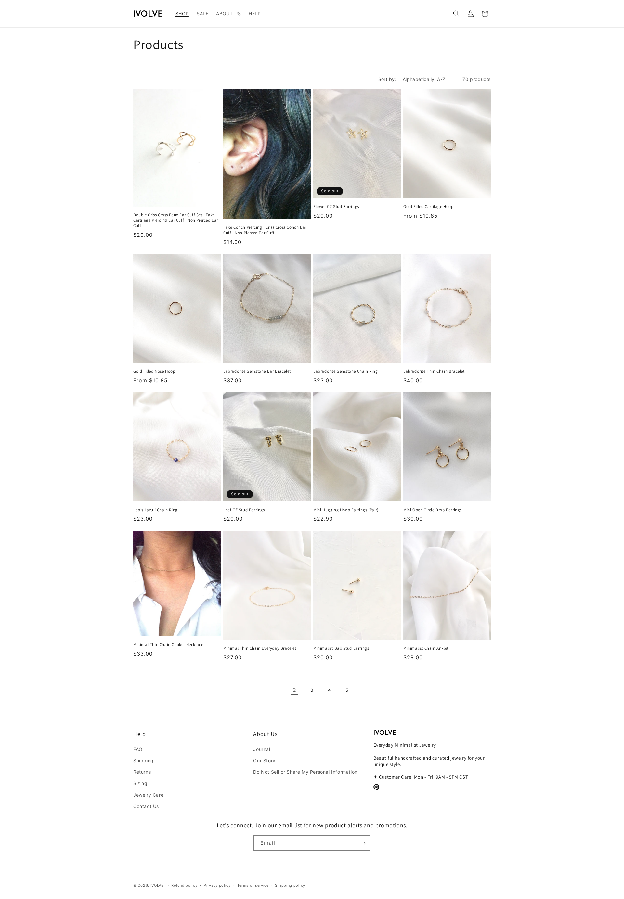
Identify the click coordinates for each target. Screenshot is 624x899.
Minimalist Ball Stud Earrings (341, 648)
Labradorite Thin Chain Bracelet (434, 371)
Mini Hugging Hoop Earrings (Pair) (346, 510)
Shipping (143, 760)
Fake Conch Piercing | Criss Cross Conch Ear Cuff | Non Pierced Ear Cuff (264, 230)
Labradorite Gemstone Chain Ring (345, 371)
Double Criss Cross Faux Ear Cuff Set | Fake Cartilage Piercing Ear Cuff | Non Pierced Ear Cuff (175, 220)
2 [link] (294, 690)
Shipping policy (290, 885)
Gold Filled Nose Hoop (154, 371)
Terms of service (253, 885)
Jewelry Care (148, 794)
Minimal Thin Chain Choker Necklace (168, 644)
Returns (142, 771)
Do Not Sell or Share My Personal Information (305, 771)
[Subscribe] (363, 843)
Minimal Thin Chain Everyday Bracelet (259, 648)
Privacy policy (217, 885)
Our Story (264, 760)
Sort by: (387, 79)
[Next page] (365, 690)
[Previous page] (259, 690)
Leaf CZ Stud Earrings (244, 510)
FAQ (138, 749)
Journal (261, 749)
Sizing (140, 783)
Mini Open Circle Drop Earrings (432, 510)
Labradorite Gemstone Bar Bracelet (257, 371)
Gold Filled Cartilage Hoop (428, 206)
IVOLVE (157, 885)
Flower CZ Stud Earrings (336, 206)
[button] (182, 13)
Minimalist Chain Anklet (425, 648)
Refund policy (184, 885)
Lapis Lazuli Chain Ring (155, 510)
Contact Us (146, 806)
